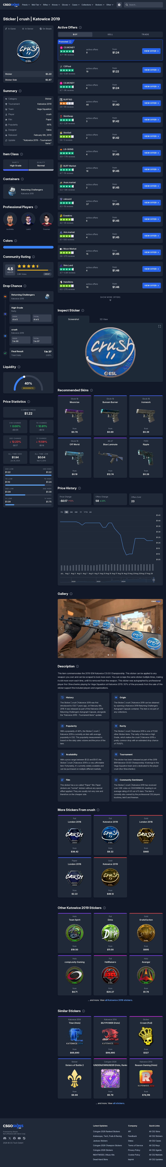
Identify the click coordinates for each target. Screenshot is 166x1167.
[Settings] (119, 5)
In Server (29, 29)
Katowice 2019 (44, 104)
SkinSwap (68, 116)
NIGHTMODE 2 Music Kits (104, 1155)
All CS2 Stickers (155, 1136)
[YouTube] (20, 1138)
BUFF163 (67, 99)
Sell (110, 34)
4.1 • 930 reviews (67, 239)
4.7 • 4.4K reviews (67, 273)
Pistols (25, 5)
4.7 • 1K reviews (66, 173)
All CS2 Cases (155, 1141)
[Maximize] (159, 326)
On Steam (47, 29)
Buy (75, 34)
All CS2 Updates (156, 1159)
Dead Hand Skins (100, 1159)
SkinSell (67, 132)
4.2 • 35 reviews (66, 223)
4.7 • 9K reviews (67, 55)
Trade (145, 34)
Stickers (98, 5)
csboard (67, 199)
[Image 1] (108, 655)
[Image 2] (112, 655)
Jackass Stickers (100, 1141)
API (129, 1131)
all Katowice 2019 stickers (118, 1000)
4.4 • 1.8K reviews (67, 190)
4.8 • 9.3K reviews (67, 74)
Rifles (45, 5)
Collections (86, 5)
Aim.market (69, 232)
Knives (55, 5)
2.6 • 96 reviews (67, 107)
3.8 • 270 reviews (67, 256)
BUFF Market (69, 166)
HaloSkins (68, 282)
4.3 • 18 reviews (66, 206)
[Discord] (5, 1138)
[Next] (159, 628)
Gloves (65, 5)
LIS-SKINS (68, 149)
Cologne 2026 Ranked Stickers (106, 1131)
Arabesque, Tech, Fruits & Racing (107, 1136)
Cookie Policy (134, 1155)
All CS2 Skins (154, 1131)
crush (48, 114)
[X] (10, 1138)
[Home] (12, 5)
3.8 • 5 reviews (66, 140)
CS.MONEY (69, 47)
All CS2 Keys (154, 1145)
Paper (48, 119)
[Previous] (61, 628)
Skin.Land (68, 265)
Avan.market (69, 182)
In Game (12, 29)
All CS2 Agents (155, 1150)
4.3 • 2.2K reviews (67, 123)
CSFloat (67, 66)
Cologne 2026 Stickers (103, 1150)
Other (108, 5)
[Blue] (28, 247)
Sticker (48, 98)
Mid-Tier (35, 5)
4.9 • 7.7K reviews (67, 156)
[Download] (61, 654)
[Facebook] (15, 1138)
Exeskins (67, 215)
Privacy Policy (134, 1150)
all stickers (118, 1103)
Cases (74, 5)
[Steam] (25, 1138)
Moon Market (69, 248)
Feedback (132, 1136)
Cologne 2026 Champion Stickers (107, 1145)
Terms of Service (135, 1145)
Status (130, 1141)
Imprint (131, 1159)
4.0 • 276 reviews (67, 289)
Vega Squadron (44, 109)
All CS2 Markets (155, 1155)
